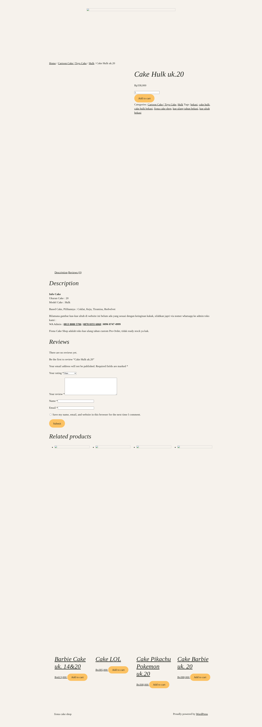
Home (52, 63)
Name (53, 400)
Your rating (56, 372)
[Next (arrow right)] (257, 363)
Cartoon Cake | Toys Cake (72, 63)
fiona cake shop (162, 108)
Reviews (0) (75, 272)
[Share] (253, 3)
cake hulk (204, 104)
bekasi (194, 104)
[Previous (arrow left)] (5, 363)
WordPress (202, 713)
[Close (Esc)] (259, 3)
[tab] (61, 272)
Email (53, 407)
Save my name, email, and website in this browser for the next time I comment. (97, 414)
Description (61, 272)
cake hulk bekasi (143, 108)
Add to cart (144, 98)
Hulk (91, 63)
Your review (57, 394)
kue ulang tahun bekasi (185, 108)
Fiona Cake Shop (63, 714)
